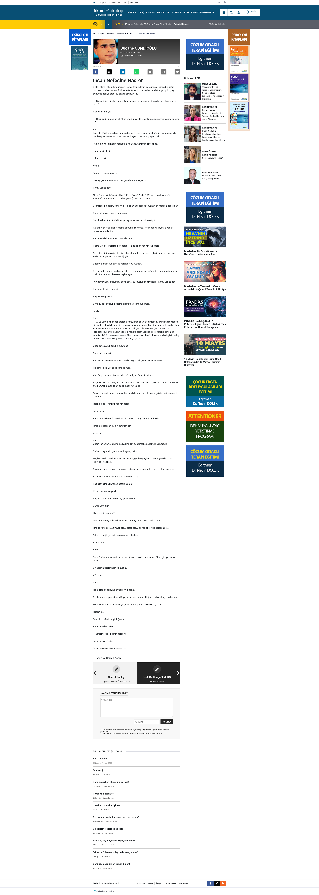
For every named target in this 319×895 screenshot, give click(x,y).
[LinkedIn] (122, 71)
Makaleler (163, 12)
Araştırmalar (147, 12)
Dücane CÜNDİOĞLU (125, 34)
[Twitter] (109, 71)
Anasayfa (100, 34)
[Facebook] (95, 71)
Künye (150, 883)
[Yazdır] (163, 71)
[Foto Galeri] (224, 2)
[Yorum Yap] (177, 71)
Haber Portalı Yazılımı (105, 891)
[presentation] (102, 24)
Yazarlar (110, 34)
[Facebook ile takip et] (210, 883)
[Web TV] (218, 2)
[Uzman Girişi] (238, 12)
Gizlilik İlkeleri (170, 883)
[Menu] (224, 12)
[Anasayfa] (94, 2)
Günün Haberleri (114, 2)
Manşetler (102, 2)
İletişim (159, 883)
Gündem (131, 12)
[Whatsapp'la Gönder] (136, 71)
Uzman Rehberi (180, 12)
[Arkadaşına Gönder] (150, 71)
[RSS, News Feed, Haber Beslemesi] (223, 883)
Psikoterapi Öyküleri (203, 12)
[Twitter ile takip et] (217, 883)
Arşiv (125, 2)
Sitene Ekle (134, 2)
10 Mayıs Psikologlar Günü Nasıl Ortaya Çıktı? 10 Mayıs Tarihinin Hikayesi (157, 24)
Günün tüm (217, 24)
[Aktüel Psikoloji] (107, 12)
